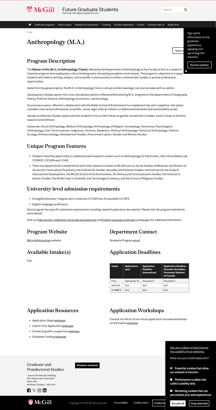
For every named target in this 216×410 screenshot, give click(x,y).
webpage (59, 320)
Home (30, 24)
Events (140, 24)
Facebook (29, 390)
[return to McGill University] (40, 403)
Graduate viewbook (87, 365)
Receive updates (199, 65)
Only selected (199, 402)
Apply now (180, 50)
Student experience (124, 24)
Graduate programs (45, 24)
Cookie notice (140, 402)
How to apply (65, 24)
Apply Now (173, 24)
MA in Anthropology (39, 240)
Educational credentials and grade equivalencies (67, 219)
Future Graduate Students (90, 9)
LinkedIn (45, 390)
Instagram (39, 390)
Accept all (178, 402)
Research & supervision (87, 24)
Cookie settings (162, 403)
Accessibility (121, 402)
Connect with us (156, 24)
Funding (106, 24)
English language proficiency (119, 219)
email (136, 240)
